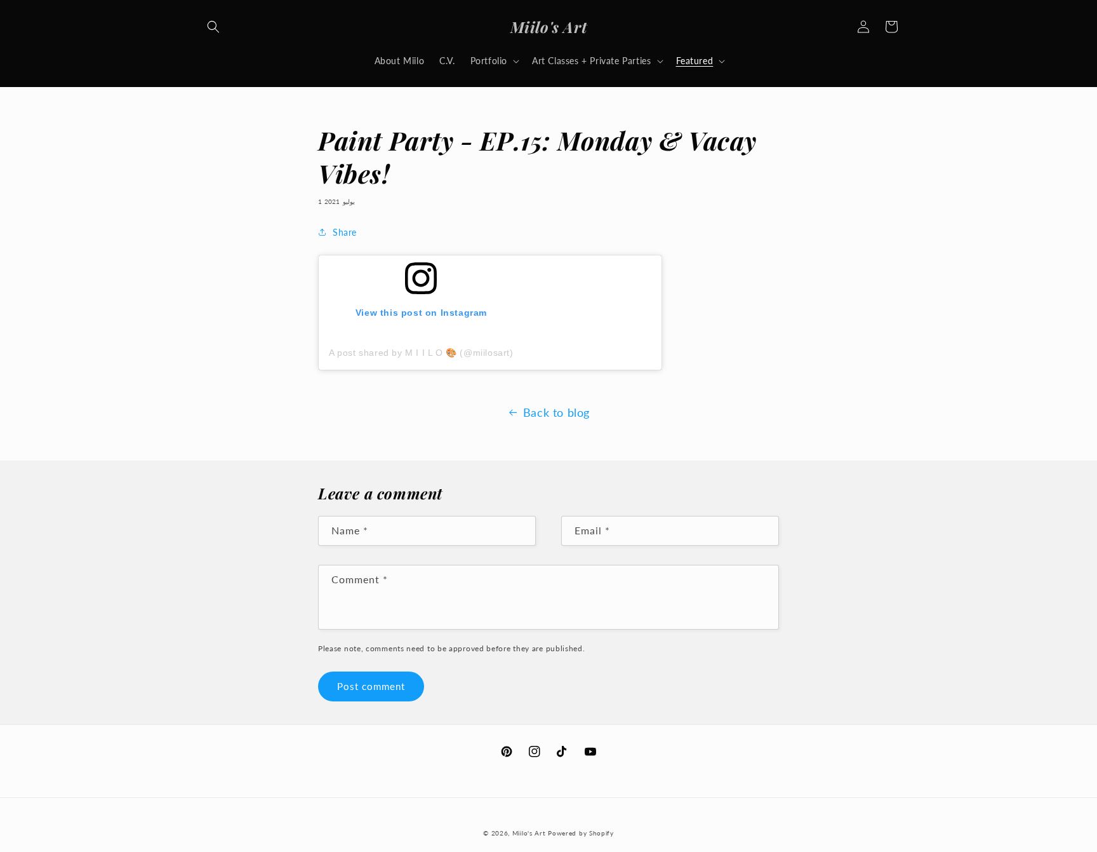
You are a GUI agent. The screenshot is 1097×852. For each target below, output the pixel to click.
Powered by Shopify (581, 833)
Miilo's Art (529, 833)
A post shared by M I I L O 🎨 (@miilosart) (421, 353)
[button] (213, 27)
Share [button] (345, 232)
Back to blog (556, 412)
